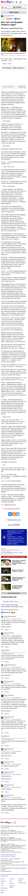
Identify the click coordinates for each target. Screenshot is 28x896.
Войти (20, 2)
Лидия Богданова (9, 695)
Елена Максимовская (10, 616)
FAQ (10, 881)
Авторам (11, 883)
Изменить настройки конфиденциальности (11, 874)
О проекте (11, 878)
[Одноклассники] (17, 19)
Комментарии (4, 888)
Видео (2, 892)
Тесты (2, 885)
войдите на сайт (18, 606)
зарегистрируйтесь (6, 606)
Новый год (11, 508)
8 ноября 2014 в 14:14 (6, 635)
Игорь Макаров (5, 650)
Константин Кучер (9, 632)
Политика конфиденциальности (8, 854)
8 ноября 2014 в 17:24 (6, 667)
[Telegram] (19, 19)
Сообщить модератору (16, 618)
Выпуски (3, 878)
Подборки (3, 881)
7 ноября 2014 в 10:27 (6, 751)
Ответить (7, 629)
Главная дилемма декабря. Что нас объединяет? (17, 587)
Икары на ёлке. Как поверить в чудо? (17, 570)
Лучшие (16, 601)
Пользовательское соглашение (8, 856)
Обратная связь (22, 882)
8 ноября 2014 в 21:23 (6, 683)
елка (5, 508)
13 (3, 19)
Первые (11, 601)
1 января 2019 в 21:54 (6, 738)
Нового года (20, 379)
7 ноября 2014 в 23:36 (6, 697)
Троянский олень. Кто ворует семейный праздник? (18, 579)
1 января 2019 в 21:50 (6, 652)
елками (10, 208)
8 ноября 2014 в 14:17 (6, 719)
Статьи (2, 883)
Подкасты (3, 890)
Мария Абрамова (9, 749)
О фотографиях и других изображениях (10, 858)
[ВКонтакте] (15, 19)
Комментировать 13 (14, 519)
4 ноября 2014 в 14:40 (6, 797)
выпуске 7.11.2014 (18, 552)
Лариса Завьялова (9, 772)
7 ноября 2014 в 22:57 (6, 764)
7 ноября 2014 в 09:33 (6, 774)
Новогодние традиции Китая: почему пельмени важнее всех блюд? (19, 562)
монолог (17, 508)
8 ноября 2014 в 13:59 (6, 618)
